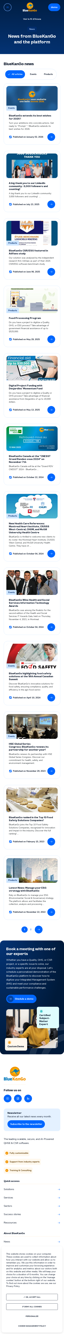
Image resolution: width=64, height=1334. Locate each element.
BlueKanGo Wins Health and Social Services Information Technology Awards (29, 603)
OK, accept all (33, 1297)
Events (33, 74)
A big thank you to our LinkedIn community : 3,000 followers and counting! (28, 186)
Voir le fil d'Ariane (32, 19)
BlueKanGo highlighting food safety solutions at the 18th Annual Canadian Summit (31, 676)
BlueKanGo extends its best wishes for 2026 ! (30, 117)
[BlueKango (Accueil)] (30, 7)
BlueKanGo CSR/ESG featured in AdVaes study (28, 252)
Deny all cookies (33, 1306)
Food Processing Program (25, 318)
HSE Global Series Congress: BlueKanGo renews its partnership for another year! (29, 747)
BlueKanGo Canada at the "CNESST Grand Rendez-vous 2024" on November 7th (30, 459)
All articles (17, 74)
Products (48, 74)
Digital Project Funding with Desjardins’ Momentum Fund (26, 387)
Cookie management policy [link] (32, 1326)
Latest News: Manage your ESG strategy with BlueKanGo (27, 889)
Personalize (32, 1316)
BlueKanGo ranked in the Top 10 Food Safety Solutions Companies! (31, 819)
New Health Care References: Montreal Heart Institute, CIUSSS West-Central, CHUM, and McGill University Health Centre (29, 528)
